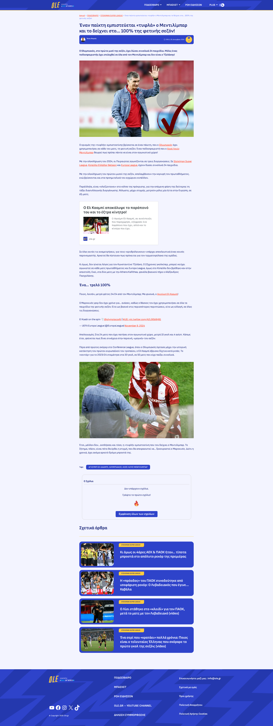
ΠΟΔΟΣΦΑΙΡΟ (151, 4)
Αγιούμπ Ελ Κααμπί (167, 294)
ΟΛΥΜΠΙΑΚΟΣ (115, 467)
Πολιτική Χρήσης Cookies (193, 713)
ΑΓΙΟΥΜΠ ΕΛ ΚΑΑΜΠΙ (98, 467)
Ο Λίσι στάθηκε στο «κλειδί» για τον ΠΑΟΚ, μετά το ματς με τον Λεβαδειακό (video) (152, 611)
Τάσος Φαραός (92, 39)
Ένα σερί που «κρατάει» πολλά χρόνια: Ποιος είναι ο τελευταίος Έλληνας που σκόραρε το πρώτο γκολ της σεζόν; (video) (154, 641)
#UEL (126, 319)
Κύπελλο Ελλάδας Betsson (102, 165)
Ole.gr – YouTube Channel (133, 705)
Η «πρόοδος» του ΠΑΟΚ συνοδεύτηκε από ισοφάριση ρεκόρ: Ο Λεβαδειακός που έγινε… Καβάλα (154, 585)
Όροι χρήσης (186, 696)
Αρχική (82, 15)
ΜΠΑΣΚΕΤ (172, 4)
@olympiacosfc (112, 319)
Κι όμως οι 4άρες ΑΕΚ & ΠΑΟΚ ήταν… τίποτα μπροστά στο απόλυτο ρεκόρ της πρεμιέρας (153, 554)
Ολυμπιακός (165, 144)
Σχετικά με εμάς (188, 687)
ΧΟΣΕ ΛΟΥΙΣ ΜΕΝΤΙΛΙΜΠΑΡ (135, 467)
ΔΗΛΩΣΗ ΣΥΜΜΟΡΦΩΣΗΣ (130, 715)
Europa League (129, 165)
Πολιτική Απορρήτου (190, 705)
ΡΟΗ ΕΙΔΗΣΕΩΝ (193, 4)
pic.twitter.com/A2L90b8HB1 (145, 319)
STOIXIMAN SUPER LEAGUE (111, 15)
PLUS (212, 4)
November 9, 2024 (135, 325)
